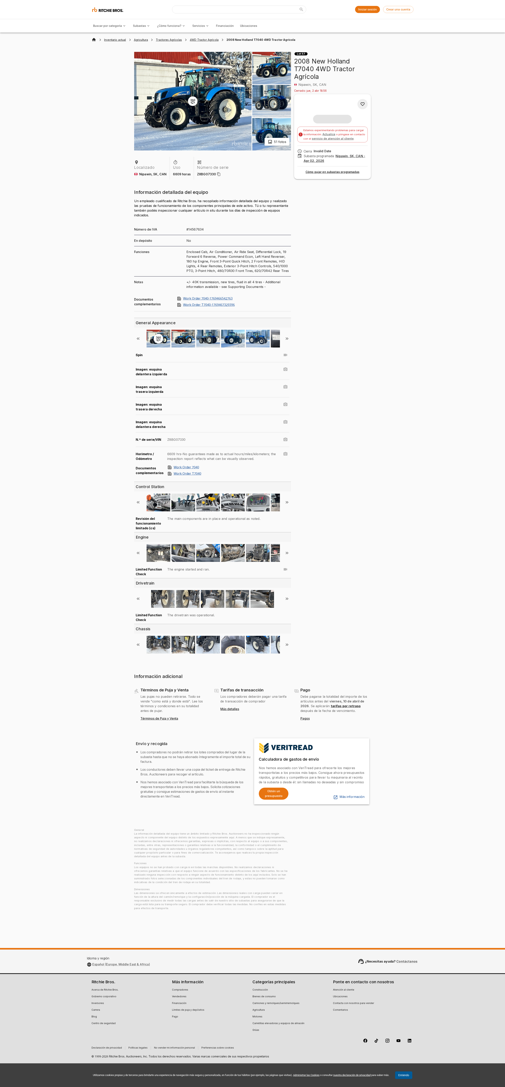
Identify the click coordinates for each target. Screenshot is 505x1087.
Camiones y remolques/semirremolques (275, 1003)
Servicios (198, 25)
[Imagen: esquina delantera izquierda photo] (285, 369)
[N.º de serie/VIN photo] (285, 440)
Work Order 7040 (186, 467)
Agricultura (258, 1010)
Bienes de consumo (264, 996)
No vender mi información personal (174, 1048)
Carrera (96, 1010)
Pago (175, 1017)
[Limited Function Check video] (285, 569)
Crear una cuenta (398, 9)
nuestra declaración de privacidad (352, 1075)
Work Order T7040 (187, 474)
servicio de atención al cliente (333, 138)
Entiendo (403, 1075)
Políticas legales (138, 1048)
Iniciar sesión (367, 9)
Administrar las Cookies (306, 1075)
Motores (257, 1017)
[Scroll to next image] (287, 338)
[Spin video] (285, 355)
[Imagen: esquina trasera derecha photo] (285, 404)
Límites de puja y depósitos (188, 1010)
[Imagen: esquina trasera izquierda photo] (285, 387)
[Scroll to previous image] (138, 338)
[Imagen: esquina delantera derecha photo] (285, 422)
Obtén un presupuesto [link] (273, 793)
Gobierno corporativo (104, 996)
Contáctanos (406, 961)
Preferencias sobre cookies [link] (217, 1048)
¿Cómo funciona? (169, 25)
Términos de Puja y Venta (159, 718)
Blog (94, 1017)
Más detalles (229, 709)
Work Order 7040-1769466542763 (208, 298)
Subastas (139, 25)
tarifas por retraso (346, 706)
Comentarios (340, 1010)
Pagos (305, 718)
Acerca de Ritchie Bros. (105, 990)
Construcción (260, 990)
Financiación (225, 25)
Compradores (180, 990)
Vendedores (179, 996)
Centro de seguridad (104, 1023)
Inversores (98, 1003)
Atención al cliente (343, 990)
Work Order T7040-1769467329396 (209, 305)
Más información (352, 797)
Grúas (255, 1030)
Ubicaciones (248, 25)
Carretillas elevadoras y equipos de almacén (278, 1023)
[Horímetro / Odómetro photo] (285, 454)
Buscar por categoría (107, 25)
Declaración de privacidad (107, 1048)
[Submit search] (301, 9)
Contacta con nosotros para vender (353, 1003)
